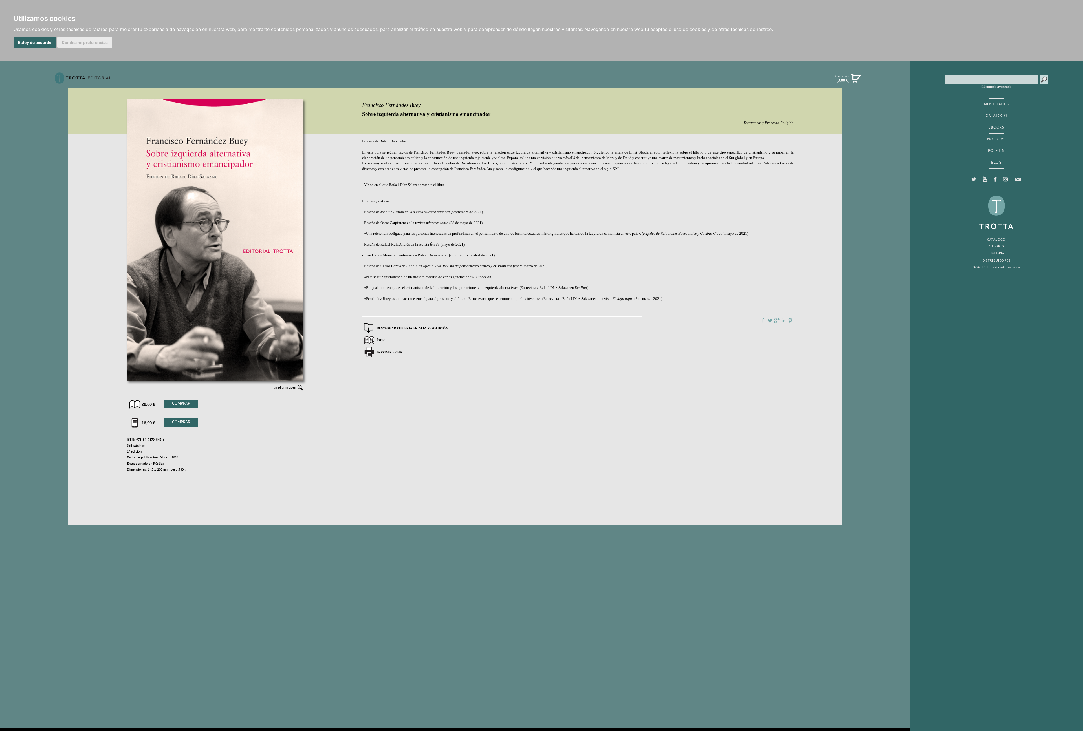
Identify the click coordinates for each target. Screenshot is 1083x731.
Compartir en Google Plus (776, 320)
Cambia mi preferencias (85, 42)
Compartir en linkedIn (783, 320)
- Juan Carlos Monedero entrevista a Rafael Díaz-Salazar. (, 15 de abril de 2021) (428, 255)
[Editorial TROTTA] (83, 80)
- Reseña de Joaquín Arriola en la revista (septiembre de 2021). (423, 212)
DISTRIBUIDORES (996, 260)
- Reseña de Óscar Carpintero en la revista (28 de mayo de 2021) (422, 223)
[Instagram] (1005, 179)
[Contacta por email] (1018, 179)
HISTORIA (996, 253)
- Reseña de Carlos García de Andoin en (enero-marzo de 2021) (454, 266)
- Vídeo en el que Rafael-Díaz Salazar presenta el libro (403, 185)
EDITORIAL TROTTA (996, 214)
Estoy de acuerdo (35, 42)
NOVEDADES (996, 104)
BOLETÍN (996, 151)
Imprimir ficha (389, 352)
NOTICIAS (996, 139)
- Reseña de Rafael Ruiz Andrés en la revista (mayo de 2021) (413, 245)
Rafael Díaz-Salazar (395, 141)
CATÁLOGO (996, 116)
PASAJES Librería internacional (996, 267)
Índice (382, 340)
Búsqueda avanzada (996, 86)
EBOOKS (996, 127)
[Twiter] (973, 179)
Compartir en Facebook (763, 320)
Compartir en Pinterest (790, 320)
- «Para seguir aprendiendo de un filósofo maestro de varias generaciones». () (427, 277)
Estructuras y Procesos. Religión (769, 123)
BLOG (996, 163)
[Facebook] (995, 179)
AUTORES (996, 246)
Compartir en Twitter (770, 320)
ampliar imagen (285, 387)
